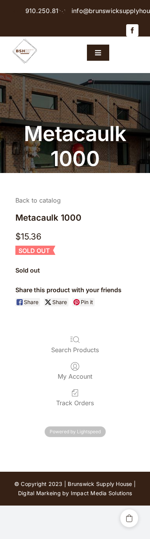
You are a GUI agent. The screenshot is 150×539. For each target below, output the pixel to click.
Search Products (75, 350)
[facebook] (132, 30)
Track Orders (75, 403)
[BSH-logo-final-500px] (24, 39)
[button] (129, 518)
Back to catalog (38, 200)
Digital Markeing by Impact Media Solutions (75, 493)
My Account (75, 376)
